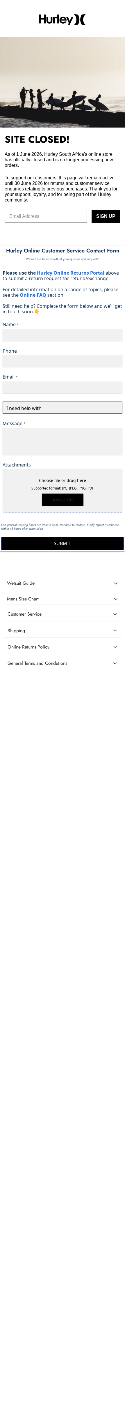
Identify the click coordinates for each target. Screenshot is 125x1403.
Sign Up (105, 216)
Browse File (62, 500)
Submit (62, 543)
